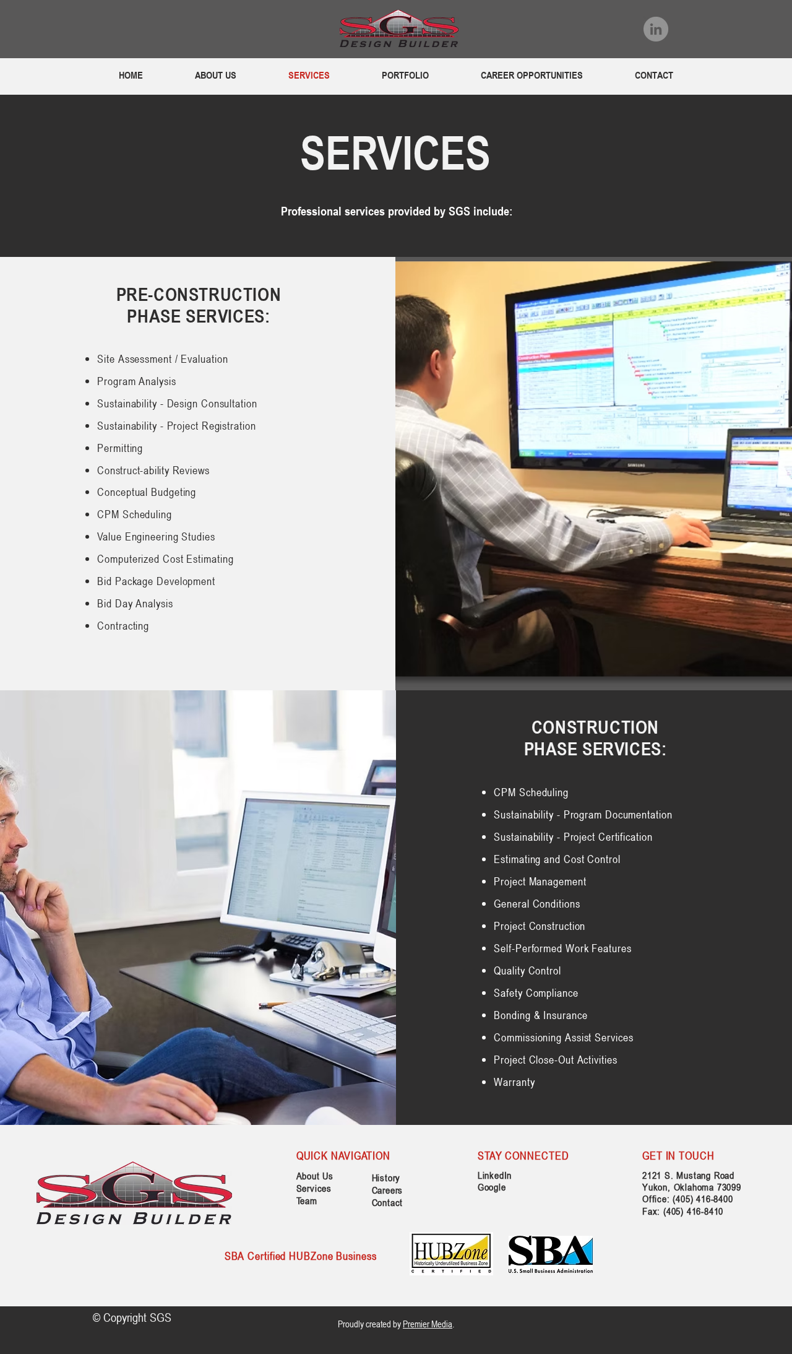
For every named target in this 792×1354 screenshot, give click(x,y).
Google (492, 1187)
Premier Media (427, 1323)
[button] (405, 75)
